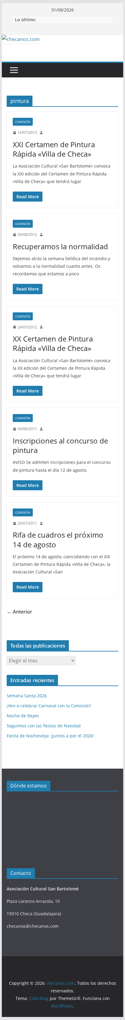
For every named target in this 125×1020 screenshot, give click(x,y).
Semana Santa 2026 (27, 696)
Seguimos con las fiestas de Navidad (44, 726)
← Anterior (19, 611)
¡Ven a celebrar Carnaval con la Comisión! (49, 706)
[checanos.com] (21, 39)
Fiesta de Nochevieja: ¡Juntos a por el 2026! (50, 736)
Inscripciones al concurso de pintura (60, 445)
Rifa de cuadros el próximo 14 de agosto (58, 539)
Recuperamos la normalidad (60, 246)
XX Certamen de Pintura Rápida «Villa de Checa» (53, 343)
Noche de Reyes (23, 716)
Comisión (22, 122)
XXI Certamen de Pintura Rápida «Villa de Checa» (54, 149)
